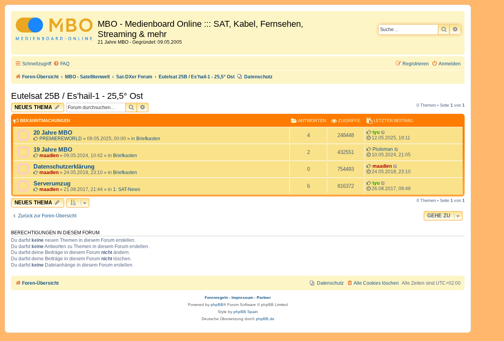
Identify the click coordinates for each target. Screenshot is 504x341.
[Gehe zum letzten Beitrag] (383, 132)
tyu (376, 132)
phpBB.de (265, 319)
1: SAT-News (126, 189)
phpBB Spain (245, 311)
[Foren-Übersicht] (55, 30)
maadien (49, 155)
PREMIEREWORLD (60, 138)
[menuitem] (61, 64)
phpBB (217, 304)
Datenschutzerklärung (63, 166)
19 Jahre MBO (52, 149)
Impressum (242, 297)
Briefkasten (148, 138)
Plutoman (382, 149)
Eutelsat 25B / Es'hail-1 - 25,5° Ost (77, 96)
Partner (264, 297)
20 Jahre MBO (52, 133)
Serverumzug (51, 183)
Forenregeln (216, 297)
